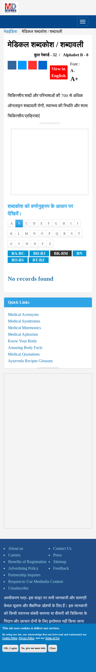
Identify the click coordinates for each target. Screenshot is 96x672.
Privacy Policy (26, 638)
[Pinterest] (32, 65)
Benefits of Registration (27, 561)
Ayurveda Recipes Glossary (30, 361)
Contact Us (62, 548)
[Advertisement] (49, 161)
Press (57, 555)
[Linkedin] (42, 65)
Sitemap (59, 561)
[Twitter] (22, 65)
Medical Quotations (24, 354)
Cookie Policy (9, 638)
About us (15, 548)
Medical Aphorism (23, 334)
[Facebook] (12, 65)
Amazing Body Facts (25, 347)
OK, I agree (10, 648)
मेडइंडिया (10, 31)
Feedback (61, 568)
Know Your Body (22, 341)
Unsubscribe (18, 588)
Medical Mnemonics (24, 328)
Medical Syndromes (24, 321)
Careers (14, 555)
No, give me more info (33, 648)
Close (53, 648)
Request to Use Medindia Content (35, 581)
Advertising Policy (23, 568)
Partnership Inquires (24, 575)
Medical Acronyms (23, 314)
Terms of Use (52, 638)
